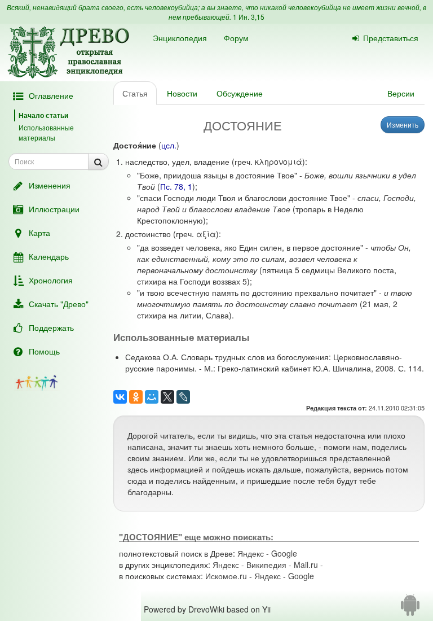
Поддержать (51, 327)
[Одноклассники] (136, 397)
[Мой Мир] (151, 397)
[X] (167, 397)
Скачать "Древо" (59, 303)
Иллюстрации (54, 209)
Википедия (266, 564)
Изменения (49, 185)
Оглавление (51, 95)
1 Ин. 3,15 (248, 16)
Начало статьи (43, 115)
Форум (236, 37)
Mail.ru (306, 564)
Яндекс (250, 553)
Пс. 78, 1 (176, 186)
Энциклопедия (180, 37)
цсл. (168, 145)
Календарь (49, 256)
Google (284, 553)
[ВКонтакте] (120, 397)
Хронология (51, 280)
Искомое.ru (226, 575)
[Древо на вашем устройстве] (410, 609)
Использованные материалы (46, 132)
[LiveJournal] (183, 397)
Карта (39, 232)
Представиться (390, 37)
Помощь (44, 351)
